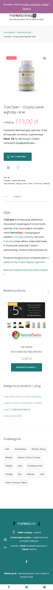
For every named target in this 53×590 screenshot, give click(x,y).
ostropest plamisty (23, 236)
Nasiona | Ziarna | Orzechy (29, 457)
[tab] (5, 196)
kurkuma (8, 241)
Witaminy (30, 474)
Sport (6, 409)
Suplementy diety (24, 32)
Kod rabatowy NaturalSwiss (26, 351)
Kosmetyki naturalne (29, 396)
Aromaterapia (20, 449)
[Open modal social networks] (44, 587)
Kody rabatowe (26, 347)
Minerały (8, 457)
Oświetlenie (25, 403)
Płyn (19, 474)
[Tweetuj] (26, 587)
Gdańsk (37, 532)
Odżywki (8, 466)
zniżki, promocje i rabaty (35, 4)
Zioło (25, 183)
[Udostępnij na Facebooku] (9, 587)
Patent (37, 403)
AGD (7, 449)
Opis (5, 196)
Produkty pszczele (35, 466)
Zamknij (26, 8)
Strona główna (9, 32)
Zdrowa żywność (11, 415)
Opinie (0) (17, 196)
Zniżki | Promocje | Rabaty (38, 183)
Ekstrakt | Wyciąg (15, 183)
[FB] (26, 562)
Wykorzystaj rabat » (26, 367)
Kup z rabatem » (18, 156)
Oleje (20, 466)
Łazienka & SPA (10, 403)
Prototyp (8, 474)
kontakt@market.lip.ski (36, 545)
